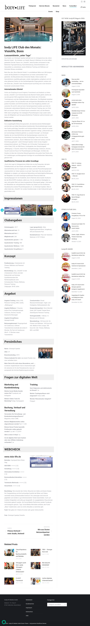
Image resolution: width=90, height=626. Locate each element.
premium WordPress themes (39, 623)
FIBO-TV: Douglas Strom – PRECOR (78, 175)
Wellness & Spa (10, 28)
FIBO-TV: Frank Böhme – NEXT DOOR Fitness (78, 185)
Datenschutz (29, 611)
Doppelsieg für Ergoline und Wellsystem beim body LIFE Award (78, 297)
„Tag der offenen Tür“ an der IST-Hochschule (78, 122)
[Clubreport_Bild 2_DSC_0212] (45, 210)
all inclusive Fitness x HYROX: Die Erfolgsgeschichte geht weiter (78, 135)
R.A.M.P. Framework (19, 579)
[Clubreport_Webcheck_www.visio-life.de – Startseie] (12, 210)
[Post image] (9, 552)
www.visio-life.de (12, 456)
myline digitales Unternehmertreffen (48, 579)
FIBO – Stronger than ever (47, 551)
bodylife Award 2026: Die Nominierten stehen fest (78, 254)
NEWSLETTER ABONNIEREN (73, 67)
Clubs (7, 21)
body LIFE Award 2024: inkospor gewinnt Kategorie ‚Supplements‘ (78, 287)
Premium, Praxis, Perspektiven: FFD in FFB (78, 214)
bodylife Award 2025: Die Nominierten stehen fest (78, 275)
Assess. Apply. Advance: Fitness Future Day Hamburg (78, 237)
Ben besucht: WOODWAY (46, 564)
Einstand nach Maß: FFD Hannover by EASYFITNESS (78, 226)
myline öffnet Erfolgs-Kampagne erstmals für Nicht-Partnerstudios (78, 147)
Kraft (7, 26)
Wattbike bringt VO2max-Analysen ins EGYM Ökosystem (78, 113)
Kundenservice (30, 603)
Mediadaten (29, 600)
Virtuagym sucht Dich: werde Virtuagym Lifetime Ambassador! (21, 567)
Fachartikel (9, 24)
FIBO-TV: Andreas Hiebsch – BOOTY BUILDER (76, 165)
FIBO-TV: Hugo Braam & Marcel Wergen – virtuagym (78, 197)
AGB (27, 615)
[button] (2, 210)
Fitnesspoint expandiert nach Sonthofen (78, 91)
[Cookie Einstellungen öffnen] (4, 624)
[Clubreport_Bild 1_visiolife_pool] (28, 210)
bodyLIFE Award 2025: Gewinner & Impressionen (79, 265)
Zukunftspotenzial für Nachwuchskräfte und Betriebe (21, 553)
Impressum (29, 607)
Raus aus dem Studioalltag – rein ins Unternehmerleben (77, 81)
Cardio (7, 19)
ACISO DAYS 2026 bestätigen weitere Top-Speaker (78, 102)
